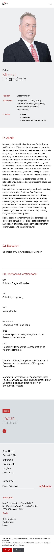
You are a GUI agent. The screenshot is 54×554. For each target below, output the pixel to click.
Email (6, 486)
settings (21, 545)
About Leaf (8, 451)
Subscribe (46, 486)
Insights (7, 468)
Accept (7, 550)
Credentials (9, 464)
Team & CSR (9, 455)
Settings (18, 550)
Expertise (8, 460)
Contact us (8, 472)
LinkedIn (26, 118)
